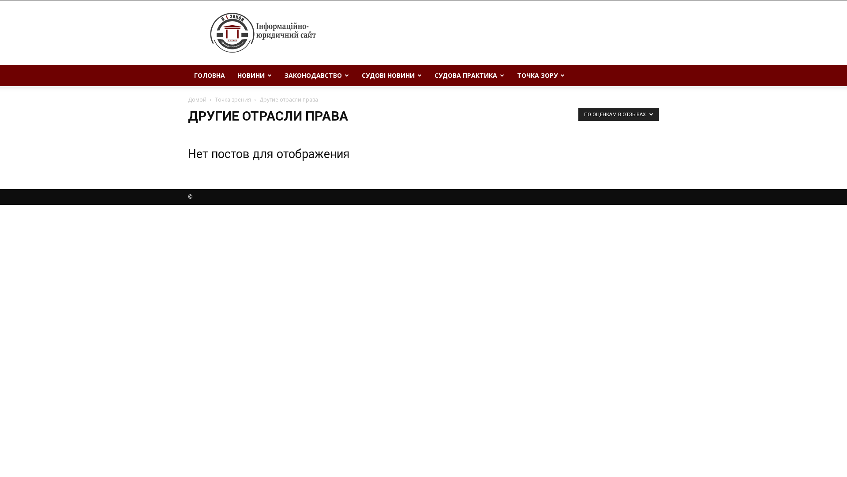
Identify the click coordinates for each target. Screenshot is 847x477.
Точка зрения (233, 99)
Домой (197, 99)
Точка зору (537, 75)
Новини (251, 75)
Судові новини (388, 75)
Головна (209, 75)
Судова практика (466, 75)
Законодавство (313, 75)
